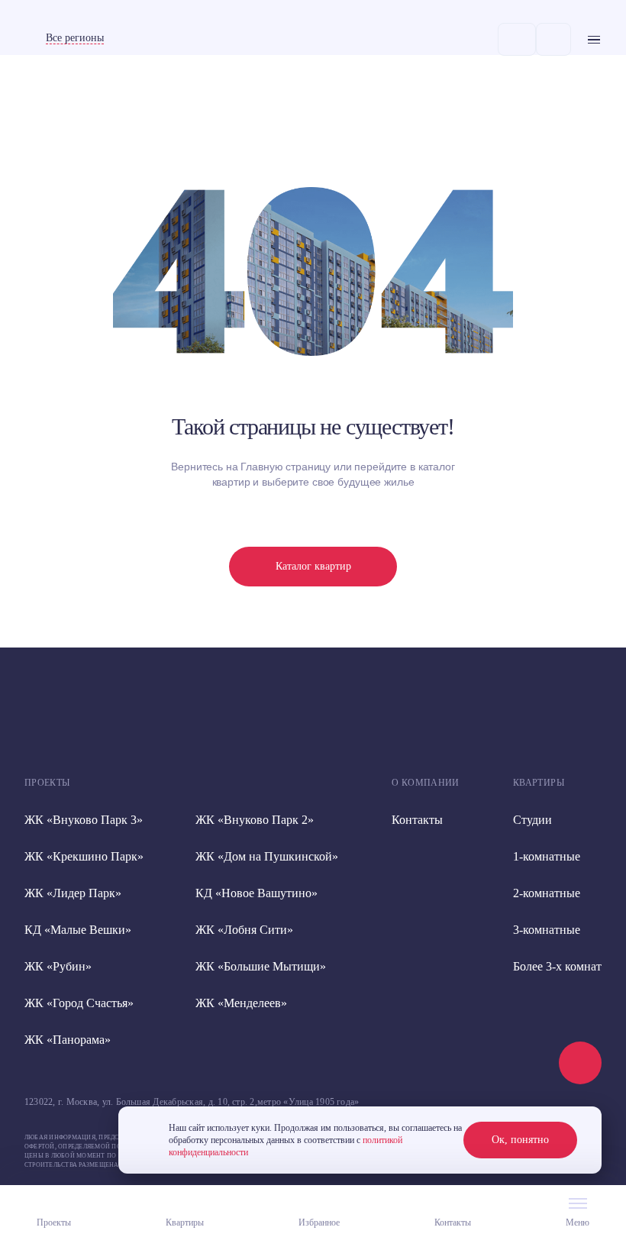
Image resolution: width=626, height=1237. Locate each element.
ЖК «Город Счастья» (79, 1002)
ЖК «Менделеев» (241, 1002)
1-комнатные (546, 856)
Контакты (417, 819)
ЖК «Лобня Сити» (244, 929)
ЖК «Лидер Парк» (72, 893)
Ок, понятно (520, 1139)
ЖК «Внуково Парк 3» (83, 819)
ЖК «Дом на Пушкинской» (266, 856)
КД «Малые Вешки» (77, 929)
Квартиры (538, 782)
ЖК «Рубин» (58, 966)
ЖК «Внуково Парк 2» (254, 819)
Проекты (47, 782)
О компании (426, 782)
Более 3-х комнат (557, 966)
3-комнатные (546, 929)
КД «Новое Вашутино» (256, 893)
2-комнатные (546, 893)
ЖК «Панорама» (67, 1039)
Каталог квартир (313, 566)
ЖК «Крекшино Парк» (84, 856)
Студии (532, 819)
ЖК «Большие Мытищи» (260, 966)
